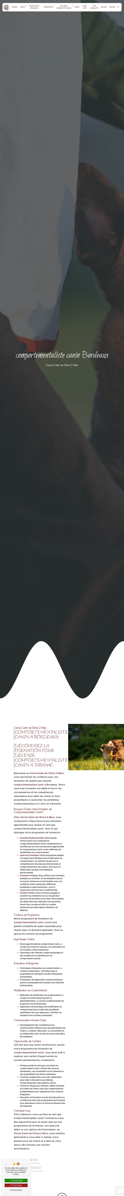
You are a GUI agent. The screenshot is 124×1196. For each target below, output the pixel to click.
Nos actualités (94, 7)
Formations (48, 7)
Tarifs (77, 7)
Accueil (15, 7)
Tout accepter (17, 1180)
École (22, 7)
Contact (112, 7)
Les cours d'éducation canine (63, 7)
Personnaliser (16, 1190)
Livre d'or (84, 7)
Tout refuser (17, 1185)
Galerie (104, 7)
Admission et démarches (34, 7)
